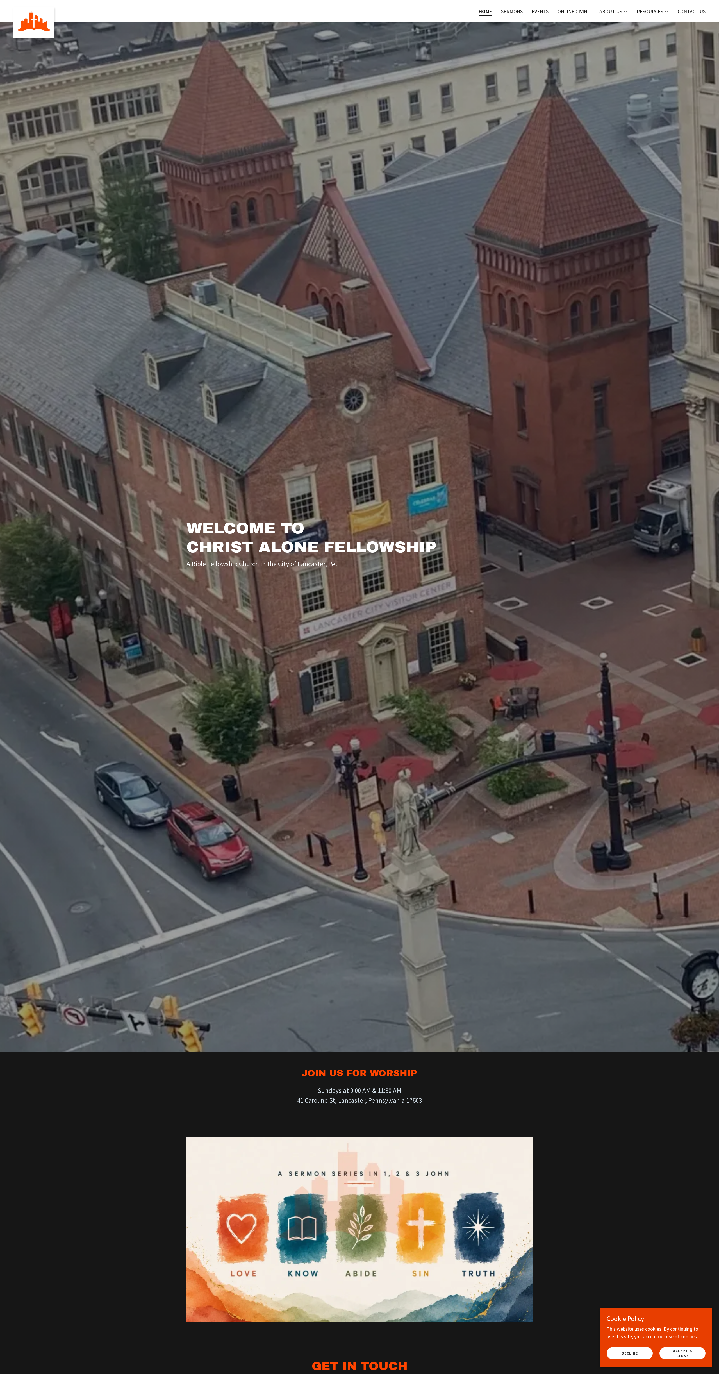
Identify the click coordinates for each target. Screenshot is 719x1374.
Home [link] (485, 11)
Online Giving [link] (574, 11)
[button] (613, 11)
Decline (630, 1353)
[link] (33, 9)
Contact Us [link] (692, 11)
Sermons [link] (512, 11)
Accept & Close (682, 1353)
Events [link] (540, 11)
